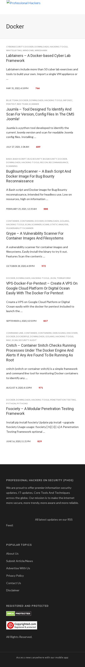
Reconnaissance (58, 162)
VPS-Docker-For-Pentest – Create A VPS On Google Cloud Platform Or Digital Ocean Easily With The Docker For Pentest (42, 288)
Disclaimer (12, 590)
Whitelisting (14, 50)
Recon (44, 162)
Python (11, 403)
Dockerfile (22, 336)
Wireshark (41, 50)
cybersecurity (15, 46)
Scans (46, 224)
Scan (28, 224)
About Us (12, 553)
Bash (9, 159)
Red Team (22, 104)
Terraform (64, 278)
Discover (72, 333)
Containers (27, 221)
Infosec (67, 100)
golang (64, 221)
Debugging (59, 333)
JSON (53, 278)
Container (12, 221)
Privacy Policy (15, 575)
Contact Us (13, 583)
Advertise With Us (18, 568)
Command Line (14, 333)
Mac (8, 340)
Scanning (12, 166)
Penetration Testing (63, 399)
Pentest (11, 104)
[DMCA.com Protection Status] (18, 613)
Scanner (34, 104)
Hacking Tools (59, 46)
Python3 (22, 403)
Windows (28, 50)
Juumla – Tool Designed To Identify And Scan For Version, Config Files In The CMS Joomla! (40, 114)
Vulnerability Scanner (19, 228)
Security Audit (28, 340)
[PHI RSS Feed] (17, 525)
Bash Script (20, 159)
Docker (29, 46)
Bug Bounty (34, 159)
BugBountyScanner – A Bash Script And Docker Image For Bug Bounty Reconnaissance (38, 176)
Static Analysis (59, 224)
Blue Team (12, 100)
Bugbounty (50, 159)
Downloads (41, 46)
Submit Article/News (19, 561)
